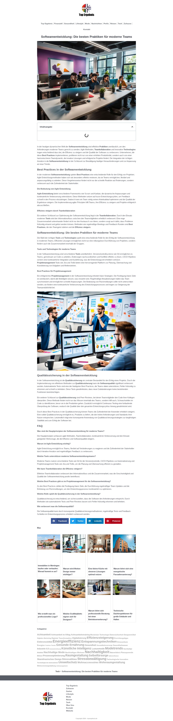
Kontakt (86, 29)
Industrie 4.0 (43, 648)
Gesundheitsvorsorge (104, 645)
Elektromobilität (44, 642)
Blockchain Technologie (99, 635)
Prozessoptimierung (54, 655)
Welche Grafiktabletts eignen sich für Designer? (72, 617)
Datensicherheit (116, 635)
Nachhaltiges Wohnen (74, 652)
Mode (87, 24)
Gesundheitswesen (120, 645)
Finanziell (58, 24)
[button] (132, 127)
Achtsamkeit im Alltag (60, 635)
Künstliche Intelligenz (76, 648)
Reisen (113, 24)
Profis (106, 24)
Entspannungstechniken (99, 641)
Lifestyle (79, 24)
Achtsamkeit (44, 634)
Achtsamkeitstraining (80, 635)
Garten (69, 691)
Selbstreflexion (114, 656)
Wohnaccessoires (88, 662)
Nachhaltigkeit (97, 652)
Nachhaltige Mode (54, 652)
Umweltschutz (68, 662)
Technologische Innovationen (47, 663)
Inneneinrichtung (55, 649)
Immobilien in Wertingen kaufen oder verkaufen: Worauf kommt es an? (48, 568)
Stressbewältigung (91, 659)
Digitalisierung (79, 638)
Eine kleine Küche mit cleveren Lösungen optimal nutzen (97, 572)
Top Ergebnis (46, 24)
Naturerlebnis (115, 652)
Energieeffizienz (67, 641)
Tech (120, 24)
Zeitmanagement (62, 666)
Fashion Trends (50, 645)
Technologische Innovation (117, 659)
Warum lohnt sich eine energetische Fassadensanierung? (123, 572)
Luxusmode (98, 648)
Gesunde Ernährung (70, 644)
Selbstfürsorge (98, 655)
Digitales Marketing (44, 638)
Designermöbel (130, 635)
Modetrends (114, 648)
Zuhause (127, 24)
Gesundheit (69, 24)
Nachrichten (96, 24)
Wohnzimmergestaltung (46, 666)
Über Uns (70, 705)
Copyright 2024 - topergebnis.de (86, 718)
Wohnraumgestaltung (112, 662)
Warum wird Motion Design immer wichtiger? (71, 572)
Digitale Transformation (62, 638)
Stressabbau (69, 659)
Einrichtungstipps (121, 638)
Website (69, 711)
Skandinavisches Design (49, 659)
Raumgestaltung (76, 655)
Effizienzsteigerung (100, 637)
